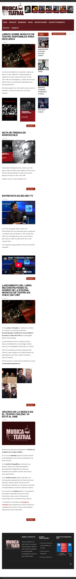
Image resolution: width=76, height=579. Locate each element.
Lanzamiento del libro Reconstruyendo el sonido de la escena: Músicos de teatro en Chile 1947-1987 (17, 290)
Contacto (15, 28)
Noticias (6, 28)
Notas (30, 22)
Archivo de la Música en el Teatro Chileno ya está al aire (17, 414)
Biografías (22, 22)
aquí (25, 179)
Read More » (30, 126)
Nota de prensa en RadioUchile (14, 133)
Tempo (40, 71)
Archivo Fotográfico (57, 22)
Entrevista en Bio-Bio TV (17, 195)
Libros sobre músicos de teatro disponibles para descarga (18, 36)
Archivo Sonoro (41, 22)
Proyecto (12, 22)
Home (5, 22)
